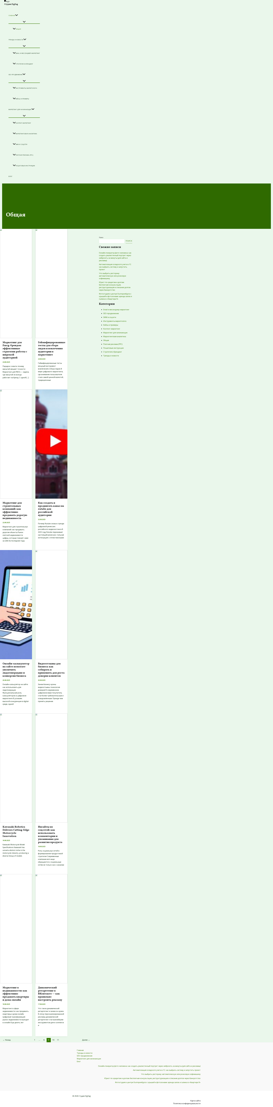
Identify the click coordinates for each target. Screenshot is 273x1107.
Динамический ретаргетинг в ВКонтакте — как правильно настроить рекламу (50, 994)
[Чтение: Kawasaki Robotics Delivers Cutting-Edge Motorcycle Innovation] (16, 822)
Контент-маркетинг (23, 123)
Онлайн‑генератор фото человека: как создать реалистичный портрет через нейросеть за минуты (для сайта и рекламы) (149, 1066)
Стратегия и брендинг (24, 64)
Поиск (101, 237)
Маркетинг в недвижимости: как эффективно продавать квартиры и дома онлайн (16, 994)
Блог (10, 176)
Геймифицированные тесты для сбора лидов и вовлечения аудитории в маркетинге (51, 349)
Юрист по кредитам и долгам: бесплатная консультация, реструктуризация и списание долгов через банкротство (152, 1078)
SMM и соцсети (21, 144)
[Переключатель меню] (24, 22)
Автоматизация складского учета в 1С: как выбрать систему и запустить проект (115, 267)
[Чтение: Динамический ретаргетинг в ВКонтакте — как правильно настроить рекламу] (51, 983)
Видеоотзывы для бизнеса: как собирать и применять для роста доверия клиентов (51, 670)
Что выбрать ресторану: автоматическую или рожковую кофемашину (112, 276)
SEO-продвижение (16, 75)
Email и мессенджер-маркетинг (28, 53)
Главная (12, 15)
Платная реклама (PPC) (24, 155)
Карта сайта (195, 1101)
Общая (18, 29)
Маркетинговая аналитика (26, 134)
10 (53, 1040)
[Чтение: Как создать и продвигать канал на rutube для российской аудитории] (51, 498)
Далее (86, 1040)
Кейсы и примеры (22, 99)
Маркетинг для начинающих (20, 109)
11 (58, 1040)
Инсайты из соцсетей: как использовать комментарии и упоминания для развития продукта (50, 834)
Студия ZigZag (11, 4)
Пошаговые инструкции (25, 166)
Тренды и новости (16, 40)
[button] (16, 15)
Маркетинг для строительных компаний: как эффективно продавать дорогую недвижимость (15, 510)
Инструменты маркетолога (26, 88)
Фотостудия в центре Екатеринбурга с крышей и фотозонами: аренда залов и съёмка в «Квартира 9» (115, 296)
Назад (7, 1040)
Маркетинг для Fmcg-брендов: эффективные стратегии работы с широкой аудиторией (15, 350)
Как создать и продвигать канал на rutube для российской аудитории (51, 509)
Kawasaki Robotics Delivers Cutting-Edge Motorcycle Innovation (16, 831)
